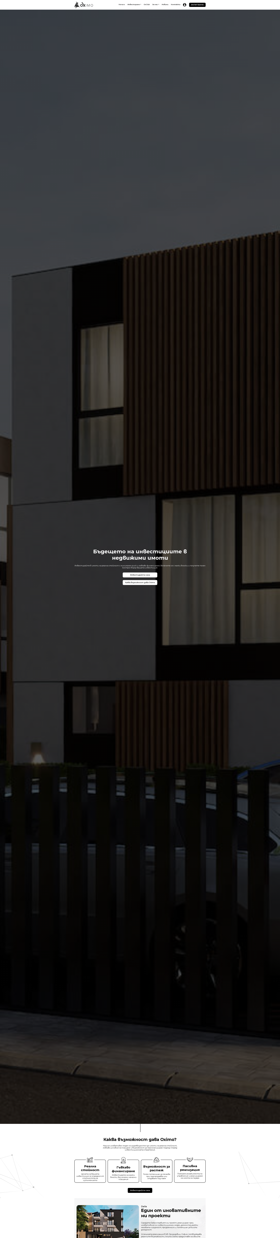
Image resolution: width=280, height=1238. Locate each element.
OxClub (147, 4)
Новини (165, 4)
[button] (134, 4)
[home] (83, 4)
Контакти (175, 4)
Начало (122, 4)
